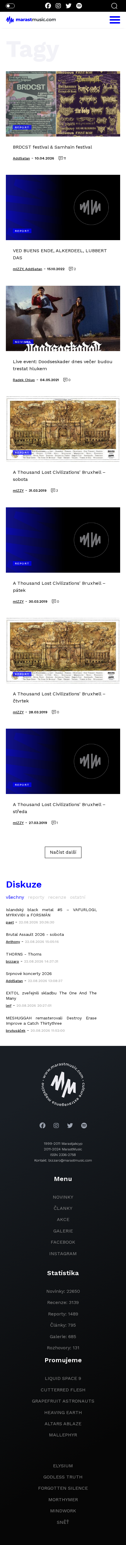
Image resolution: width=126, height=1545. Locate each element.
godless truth (63, 1477)
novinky (63, 1197)
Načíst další (63, 852)
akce (63, 1219)
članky (63, 1208)
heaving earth (63, 1412)
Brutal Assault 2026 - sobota (35, 934)
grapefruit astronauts (63, 1401)
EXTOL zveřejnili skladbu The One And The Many (51, 996)
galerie (63, 1231)
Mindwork (63, 1511)
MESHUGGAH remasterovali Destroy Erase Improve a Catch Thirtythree (51, 1021)
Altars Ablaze (63, 1423)
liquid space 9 (63, 1378)
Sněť (63, 1522)
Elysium (63, 1465)
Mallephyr (63, 1435)
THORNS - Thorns (24, 954)
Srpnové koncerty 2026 (29, 973)
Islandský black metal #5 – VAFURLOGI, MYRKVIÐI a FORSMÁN (51, 912)
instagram (63, 1253)
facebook (63, 1242)
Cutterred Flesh (63, 1390)
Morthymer (63, 1499)
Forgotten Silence (63, 1488)
